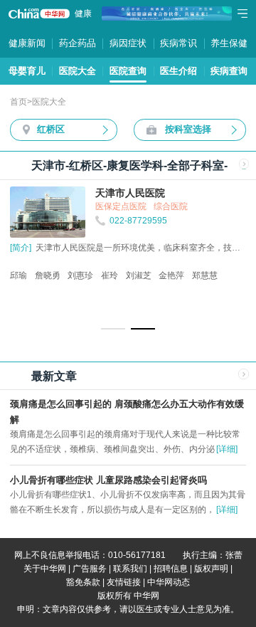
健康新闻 (27, 43)
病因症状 (128, 43)
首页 (18, 102)
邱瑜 (18, 275)
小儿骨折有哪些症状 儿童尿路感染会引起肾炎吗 (108, 480)
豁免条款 (83, 582)
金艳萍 (171, 275)
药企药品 (77, 43)
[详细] (227, 449)
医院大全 (77, 70)
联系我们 (130, 568)
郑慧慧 (205, 275)
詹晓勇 (47, 275)
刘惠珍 (80, 275)
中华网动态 (168, 582)
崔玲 (109, 275)
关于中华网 (44, 568)
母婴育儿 (27, 70)
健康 (83, 13)
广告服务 (90, 568)
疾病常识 (178, 43)
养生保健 (228, 43)
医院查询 (128, 70)
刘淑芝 (138, 275)
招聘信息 (171, 568)
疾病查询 (228, 70)
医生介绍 (178, 70)
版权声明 (211, 568)
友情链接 (124, 582)
